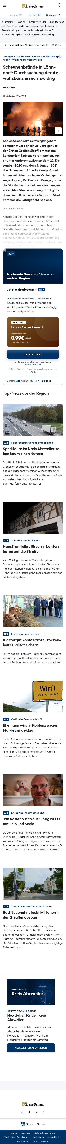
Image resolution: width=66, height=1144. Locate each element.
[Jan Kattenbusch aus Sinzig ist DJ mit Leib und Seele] (33, 790)
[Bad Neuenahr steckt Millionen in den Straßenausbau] (33, 883)
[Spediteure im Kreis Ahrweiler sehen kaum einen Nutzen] (33, 420)
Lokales (21, 21)
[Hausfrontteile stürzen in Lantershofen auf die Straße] (33, 517)
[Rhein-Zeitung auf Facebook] (29, 1113)
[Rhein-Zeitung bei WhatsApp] (22, 1113)
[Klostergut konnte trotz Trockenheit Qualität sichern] (33, 611)
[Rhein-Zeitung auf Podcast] (43, 1113)
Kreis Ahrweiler (37, 21)
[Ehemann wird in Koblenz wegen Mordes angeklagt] (33, 696)
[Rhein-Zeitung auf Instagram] (36, 1113)
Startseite (7, 21)
